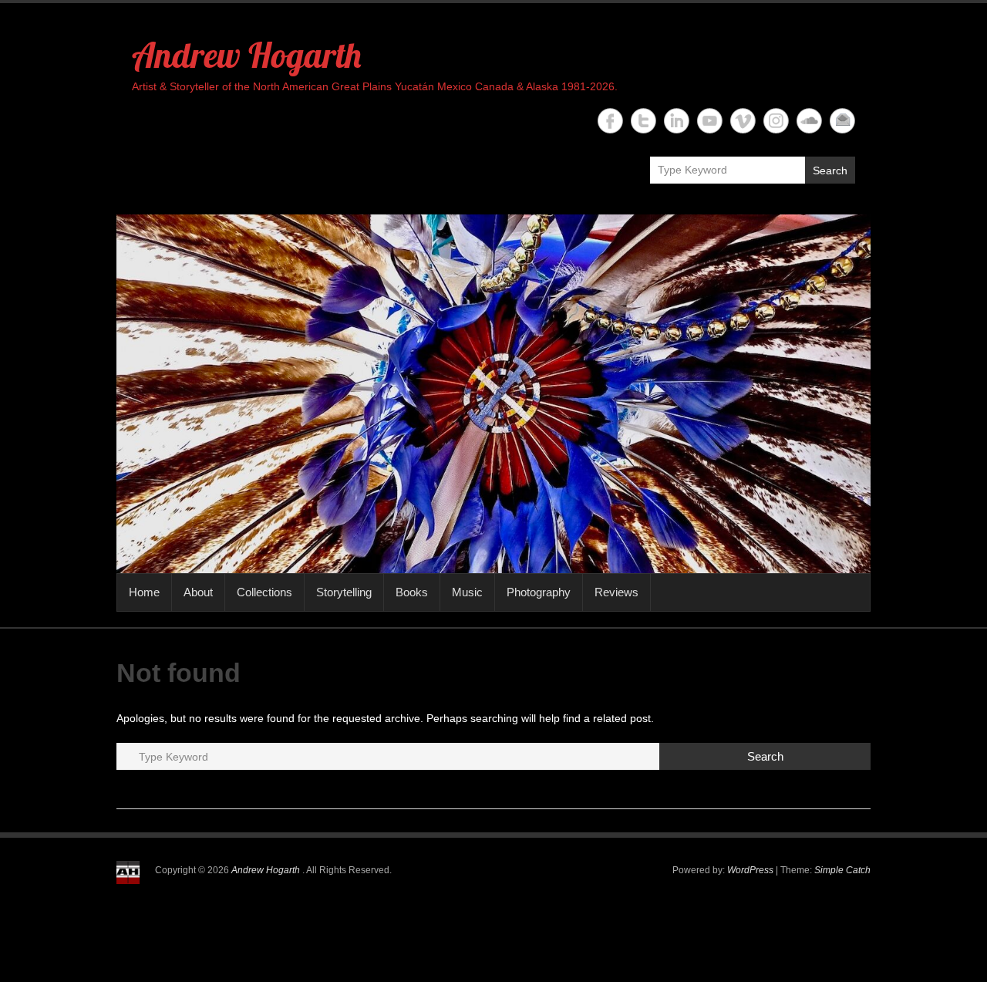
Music (467, 592)
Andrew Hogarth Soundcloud (809, 120)
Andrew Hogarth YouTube (710, 120)
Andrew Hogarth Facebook (610, 120)
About (198, 592)
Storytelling (344, 592)
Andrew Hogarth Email (842, 120)
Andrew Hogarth (246, 54)
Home (144, 592)
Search (830, 170)
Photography (539, 592)
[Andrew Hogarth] (493, 393)
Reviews (616, 592)
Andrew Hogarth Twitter (643, 120)
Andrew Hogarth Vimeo (743, 120)
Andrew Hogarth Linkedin (676, 120)
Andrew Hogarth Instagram (776, 120)
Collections (264, 592)
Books (412, 592)
